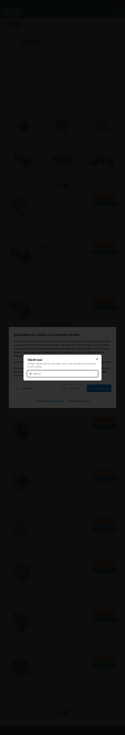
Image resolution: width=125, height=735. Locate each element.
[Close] (97, 359)
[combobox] (62, 374)
